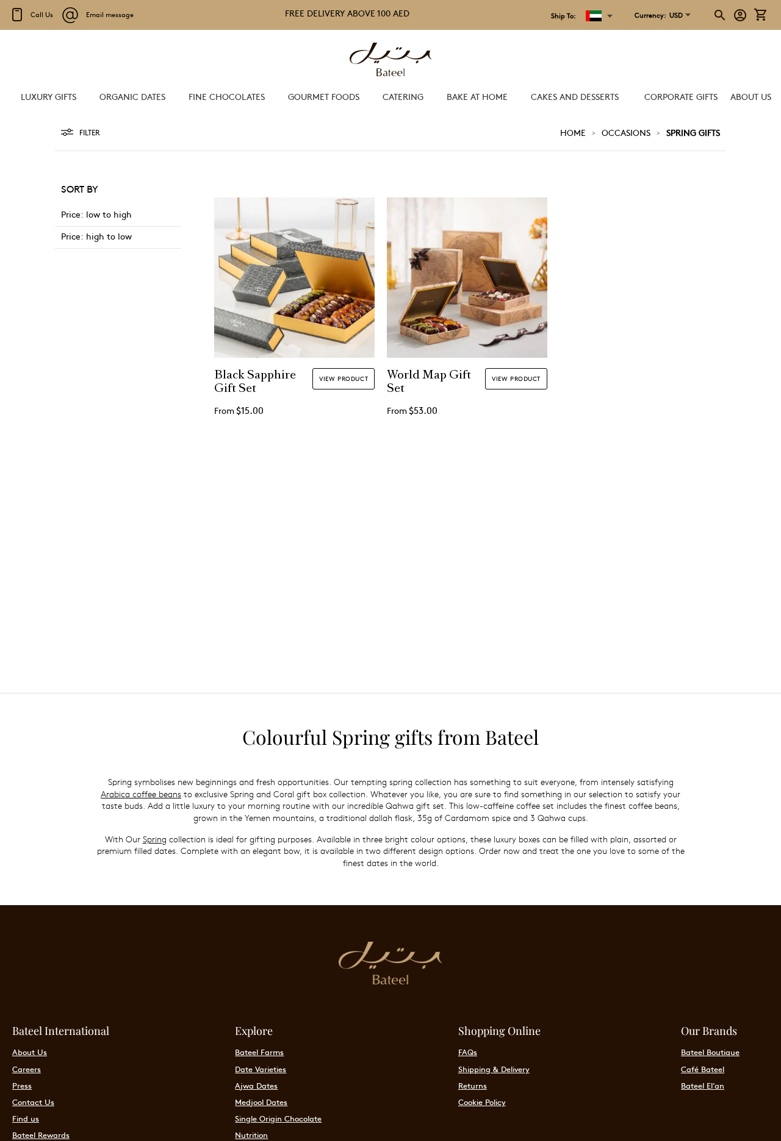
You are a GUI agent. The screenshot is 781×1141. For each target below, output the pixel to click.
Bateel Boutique (710, 1052)
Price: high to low (96, 236)
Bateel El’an (702, 1085)
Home (573, 132)
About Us (29, 1052)
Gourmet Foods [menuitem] (323, 96)
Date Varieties (260, 1069)
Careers (26, 1069)
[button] (659, 15)
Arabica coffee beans (141, 794)
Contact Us (33, 1102)
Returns (472, 1085)
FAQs (467, 1052)
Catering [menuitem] (403, 96)
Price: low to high (96, 214)
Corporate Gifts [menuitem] (681, 96)
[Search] (720, 15)
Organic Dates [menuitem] (132, 96)
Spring (155, 839)
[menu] (390, 96)
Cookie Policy (482, 1102)
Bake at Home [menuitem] (477, 96)
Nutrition (251, 1134)
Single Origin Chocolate (278, 1118)
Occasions (626, 132)
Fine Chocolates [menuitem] (227, 96)
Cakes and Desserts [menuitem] (575, 96)
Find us (25, 1118)
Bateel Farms (259, 1052)
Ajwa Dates (256, 1085)
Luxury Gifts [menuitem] (48, 96)
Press (22, 1085)
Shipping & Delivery (494, 1069)
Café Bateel (702, 1069)
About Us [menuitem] (750, 96)
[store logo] (390, 60)
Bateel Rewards (41, 1134)
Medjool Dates (261, 1102)
